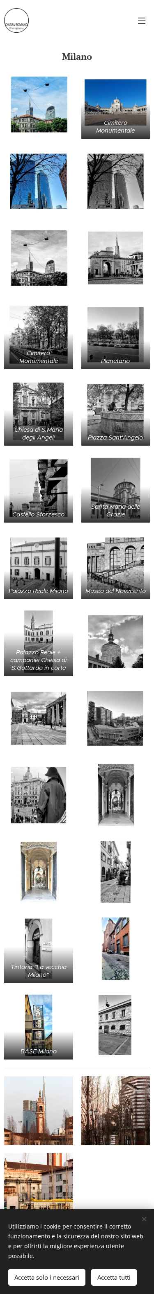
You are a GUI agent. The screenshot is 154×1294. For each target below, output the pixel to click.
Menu (141, 20)
